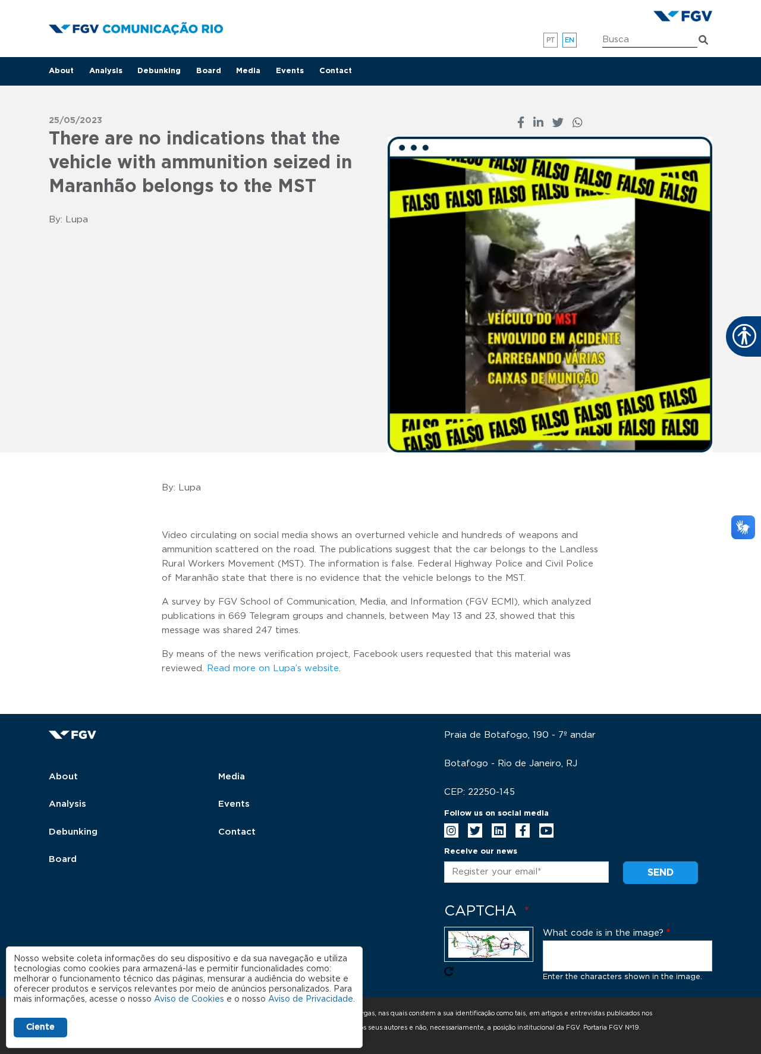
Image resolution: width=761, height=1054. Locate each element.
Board (208, 71)
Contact (335, 71)
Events (290, 71)
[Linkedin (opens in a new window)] (499, 830)
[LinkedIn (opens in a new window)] (538, 123)
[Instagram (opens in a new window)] (451, 830)
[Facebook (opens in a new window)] (520, 123)
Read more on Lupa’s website (273, 668)
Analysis (105, 71)
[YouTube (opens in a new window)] (546, 830)
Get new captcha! (449, 971)
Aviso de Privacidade (310, 999)
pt (550, 40)
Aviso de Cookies (189, 999)
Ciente (40, 1027)
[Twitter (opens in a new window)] (558, 123)
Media (248, 71)
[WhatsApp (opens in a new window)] (578, 123)
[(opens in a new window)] (682, 16)
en (570, 40)
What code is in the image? (603, 933)
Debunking (159, 71)
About (61, 71)
